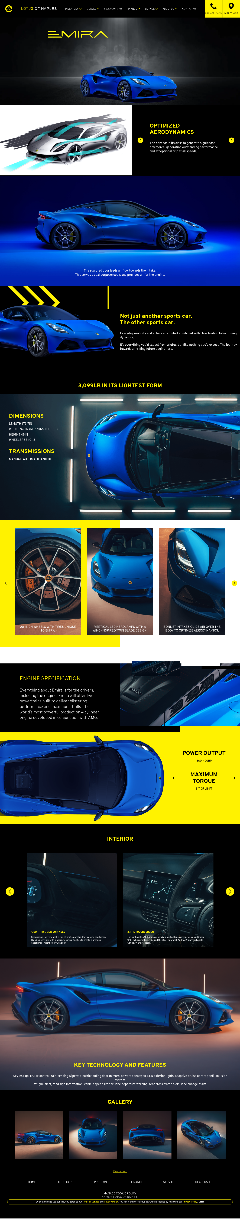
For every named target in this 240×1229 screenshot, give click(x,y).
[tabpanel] (186, 137)
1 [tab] (178, 156)
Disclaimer (120, 1171)
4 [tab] (194, 156)
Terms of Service (91, 1201)
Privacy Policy (110, 1201)
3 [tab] (188, 156)
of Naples (39, 8)
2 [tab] (183, 156)
